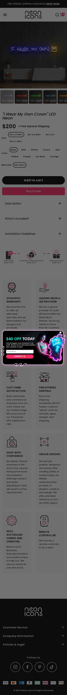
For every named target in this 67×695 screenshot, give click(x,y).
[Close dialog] (60, 333)
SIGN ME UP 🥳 (19, 356)
